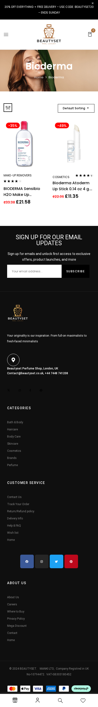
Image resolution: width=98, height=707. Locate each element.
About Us (13, 597)
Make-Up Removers (18, 175)
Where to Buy (15, 611)
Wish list (13, 532)
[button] (90, 34)
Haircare (12, 429)
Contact (12, 633)
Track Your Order (18, 504)
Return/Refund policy (20, 511)
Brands (12, 458)
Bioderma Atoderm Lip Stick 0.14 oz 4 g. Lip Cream (71, 186)
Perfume (12, 465)
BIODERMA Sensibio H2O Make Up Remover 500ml (22, 192)
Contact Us (14, 497)
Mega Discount (17, 625)
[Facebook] (27, 561)
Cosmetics (61, 177)
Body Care (13, 436)
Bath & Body (15, 422)
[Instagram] (42, 561)
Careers (12, 604)
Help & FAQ (14, 525)
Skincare (12, 443)
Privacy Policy (16, 618)
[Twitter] (56, 561)
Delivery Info (15, 518)
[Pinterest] (71, 561)
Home (39, 77)
